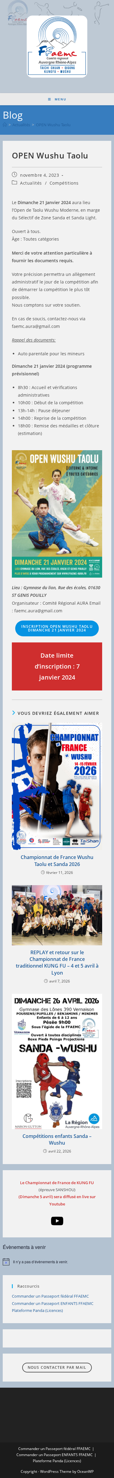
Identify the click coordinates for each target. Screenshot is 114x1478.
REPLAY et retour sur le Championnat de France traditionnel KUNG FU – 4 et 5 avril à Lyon (57, 962)
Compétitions (64, 183)
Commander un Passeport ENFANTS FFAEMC (52, 1303)
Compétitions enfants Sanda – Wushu (57, 1139)
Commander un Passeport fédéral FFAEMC (50, 1296)
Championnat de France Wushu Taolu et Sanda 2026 (57, 860)
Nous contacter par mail (57, 1367)
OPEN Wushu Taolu (53, 124)
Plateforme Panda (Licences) (37, 1310)
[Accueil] (5, 124)
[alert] (57, 1261)
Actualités (31, 183)
